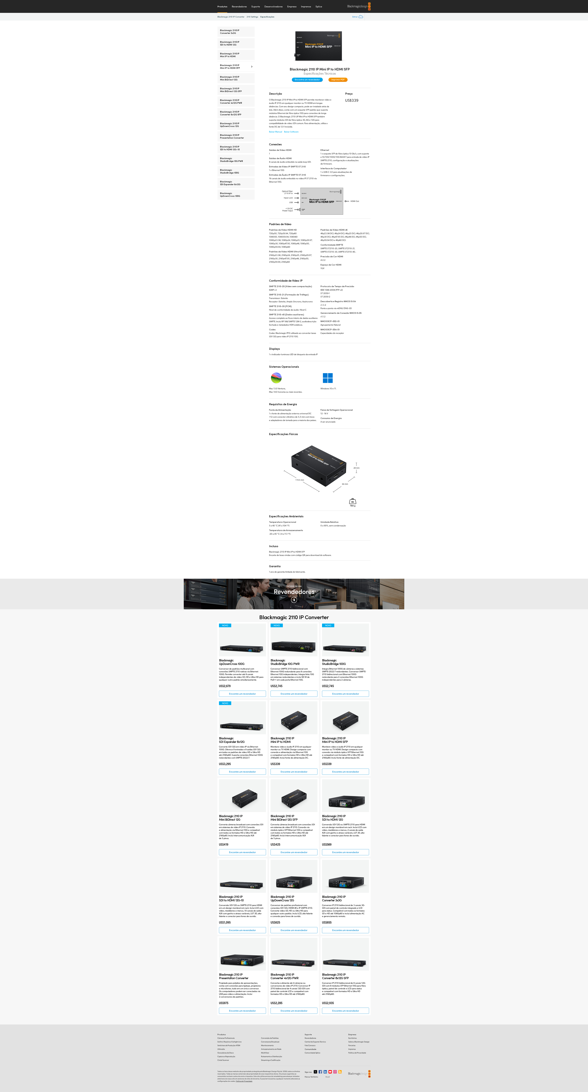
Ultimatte (221, 1049)
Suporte (255, 6)
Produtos (222, 6)
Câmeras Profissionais (226, 1038)
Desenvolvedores (273, 6)
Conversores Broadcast (270, 1042)
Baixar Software (291, 131)
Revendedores (239, 6)
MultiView (265, 1053)
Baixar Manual (275, 131)
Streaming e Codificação (270, 1060)
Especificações (267, 16)
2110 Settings (252, 16)
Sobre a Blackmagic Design (358, 1042)
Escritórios (352, 1038)
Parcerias (351, 1045)
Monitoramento (267, 1045)
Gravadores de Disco (225, 1053)
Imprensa (306, 6)
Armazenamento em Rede (271, 1049)
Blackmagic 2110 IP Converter (230, 16)
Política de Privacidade (357, 1053)
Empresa (291, 6)
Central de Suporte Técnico (315, 1042)
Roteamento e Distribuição (271, 1056)
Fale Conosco (310, 1045)
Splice (319, 6)
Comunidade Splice (312, 1053)
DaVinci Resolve (229, 1042)
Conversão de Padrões (270, 1038)
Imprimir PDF (338, 79)
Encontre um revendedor (307, 79)
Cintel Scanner (223, 1060)
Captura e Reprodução (226, 1056)
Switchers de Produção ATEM (228, 1045)
